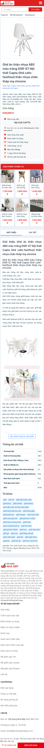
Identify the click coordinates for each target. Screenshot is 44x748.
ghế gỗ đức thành (10, 529)
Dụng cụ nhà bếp (8, 693)
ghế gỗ (6, 533)
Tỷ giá (16, 739)
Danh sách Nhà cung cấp (12, 645)
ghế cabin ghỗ (9, 537)
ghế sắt (20, 537)
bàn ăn (11, 500)
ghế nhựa (27, 522)
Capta (13, 86)
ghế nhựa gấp (28, 511)
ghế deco (7, 503)
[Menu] (40, 3)
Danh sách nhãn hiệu (10, 639)
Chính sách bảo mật (10, 615)
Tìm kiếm (35, 9)
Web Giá (3, 741)
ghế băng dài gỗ (26, 533)
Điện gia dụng (7, 688)
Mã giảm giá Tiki (8, 656)
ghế (4, 500)
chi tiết (33, 232)
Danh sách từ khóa (9, 651)
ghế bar (6, 541)
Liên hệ (4, 674)
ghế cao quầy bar (10, 518)
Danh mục (5, 633)
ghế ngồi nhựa (31, 537)
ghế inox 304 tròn (30, 541)
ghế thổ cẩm (26, 526)
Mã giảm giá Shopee (10, 668)
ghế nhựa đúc (34, 529)
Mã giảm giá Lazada (10, 662)
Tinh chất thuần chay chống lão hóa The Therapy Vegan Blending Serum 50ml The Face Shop (20, 548)
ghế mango (20, 515)
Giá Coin (11, 741)
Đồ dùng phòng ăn (9, 699)
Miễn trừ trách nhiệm (10, 627)
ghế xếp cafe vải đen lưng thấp (15, 507)
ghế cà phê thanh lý (11, 526)
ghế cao (14, 533)
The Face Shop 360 (27, 739)
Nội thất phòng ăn (16, 15)
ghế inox (23, 529)
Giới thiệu (11, 232)
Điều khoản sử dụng (10, 621)
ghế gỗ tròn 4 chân (27, 518)
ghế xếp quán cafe (23, 500)
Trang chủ (4, 15)
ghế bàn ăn (16, 541)
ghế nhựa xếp (33, 515)
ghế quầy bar (8, 515)
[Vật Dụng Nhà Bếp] (13, 565)
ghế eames (17, 503)
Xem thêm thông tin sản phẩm (22, 436)
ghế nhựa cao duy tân (12, 522)
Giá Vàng (40, 739)
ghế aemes (28, 503)
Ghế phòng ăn (30, 15)
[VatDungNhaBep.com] (10, 3)
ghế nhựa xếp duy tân (12, 511)
